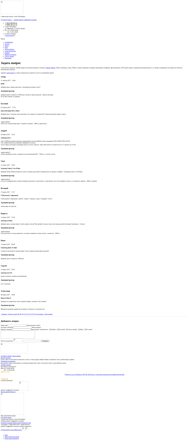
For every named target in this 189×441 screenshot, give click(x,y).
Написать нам (26, 423)
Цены (7, 46)
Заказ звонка (16, 356)
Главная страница (7, 423)
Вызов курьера (6, 358)
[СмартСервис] (6, 417)
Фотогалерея (5, 392)
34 (30, 314)
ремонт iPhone (50, 68)
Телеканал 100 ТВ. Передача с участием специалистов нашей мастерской (99, 374)
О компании (9, 42)
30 (22, 314)
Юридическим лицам (12, 437)
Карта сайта (17, 423)
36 (34, 314)
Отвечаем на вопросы (8, 361)
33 (28, 314)
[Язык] (80, 329)
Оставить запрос (6, 356)
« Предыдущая (12, 314)
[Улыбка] (52, 329)
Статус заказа (9, 56)
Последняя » (49, 314)
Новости (13, 392)
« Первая (4, 314)
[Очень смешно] (71, 329)
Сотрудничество (10, 51)
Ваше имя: (4, 325)
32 (26, 314)
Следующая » (39, 314)
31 (24, 314)
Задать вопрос (9, 49)
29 (20, 314)
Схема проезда (10, 35)
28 (18, 314)
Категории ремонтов (12, 438)
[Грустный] (61, 329)
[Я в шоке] (88, 329)
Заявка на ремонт (10, 54)
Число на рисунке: (7, 341)
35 (32, 314)
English (7, 53)
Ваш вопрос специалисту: (40, 329)
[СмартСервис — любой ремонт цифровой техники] (19, 20)
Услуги (7, 44)
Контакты (8, 58)
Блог (6, 47)
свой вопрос (10, 73)
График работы (6, 365)
